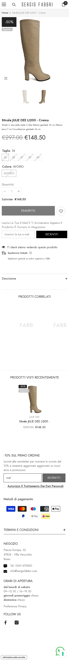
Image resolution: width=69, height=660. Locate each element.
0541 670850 (23, 566)
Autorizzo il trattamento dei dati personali (36, 486)
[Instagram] (16, 622)
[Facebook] (5, 622)
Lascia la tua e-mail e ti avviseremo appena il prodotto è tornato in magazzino (32, 225)
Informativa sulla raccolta (14, 657)
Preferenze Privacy (15, 606)
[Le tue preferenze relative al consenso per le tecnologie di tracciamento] (62, 653)
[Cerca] (14, 4)
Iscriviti (51, 234)
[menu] (4, 4)
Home (5, 12)
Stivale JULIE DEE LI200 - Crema (25, 120)
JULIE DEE (34, 417)
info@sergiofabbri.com (23, 571)
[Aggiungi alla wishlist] (61, 211)
